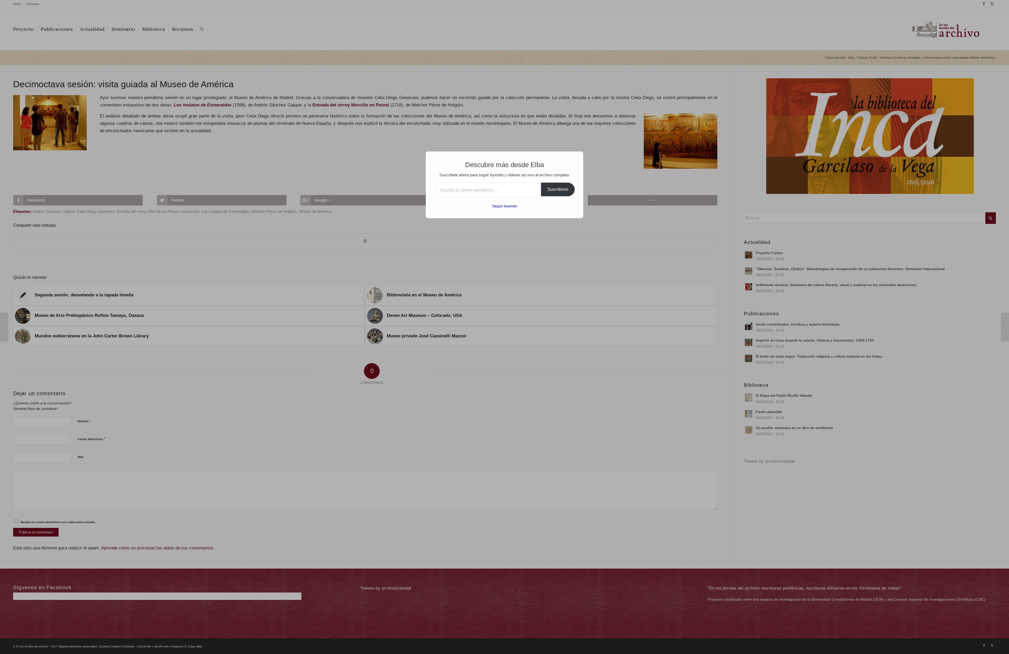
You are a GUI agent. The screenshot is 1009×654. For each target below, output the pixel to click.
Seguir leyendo (504, 206)
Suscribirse (557, 189)
